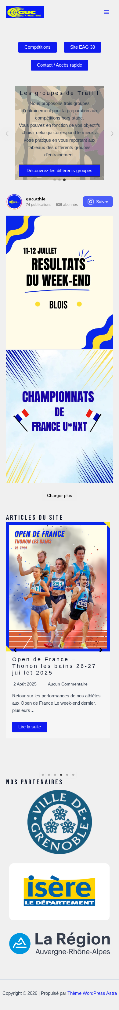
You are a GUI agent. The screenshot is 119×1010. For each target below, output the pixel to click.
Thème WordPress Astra (92, 993)
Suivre (102, 201)
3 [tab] (55, 775)
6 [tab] (73, 775)
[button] (54, 180)
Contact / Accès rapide (59, 65)
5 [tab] (67, 775)
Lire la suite (34, 720)
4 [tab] (61, 775)
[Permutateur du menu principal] (106, 12)
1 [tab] (43, 775)
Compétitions (37, 47)
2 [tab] (49, 775)
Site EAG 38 (82, 47)
